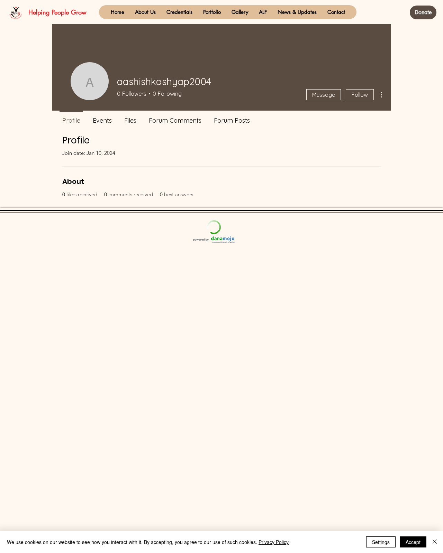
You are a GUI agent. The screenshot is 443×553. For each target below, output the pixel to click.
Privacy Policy (274, 541)
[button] (145, 12)
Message (323, 94)
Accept (413, 541)
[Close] (435, 541)
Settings (381, 541)
